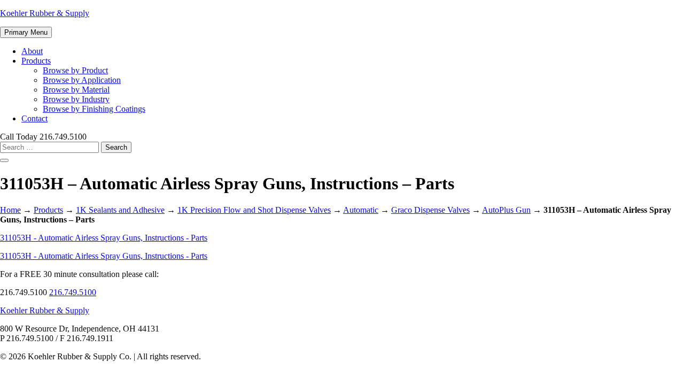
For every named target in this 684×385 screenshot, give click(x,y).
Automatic (360, 209)
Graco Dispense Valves (430, 209)
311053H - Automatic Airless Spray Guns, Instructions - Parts (103, 237)
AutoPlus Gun (506, 209)
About (32, 51)
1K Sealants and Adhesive (120, 209)
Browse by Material (76, 89)
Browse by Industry (76, 99)
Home (10, 209)
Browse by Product (75, 70)
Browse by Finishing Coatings (94, 108)
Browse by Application (82, 79)
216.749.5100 (72, 292)
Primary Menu (26, 32)
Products (36, 60)
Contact (34, 118)
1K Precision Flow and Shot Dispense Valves (254, 209)
